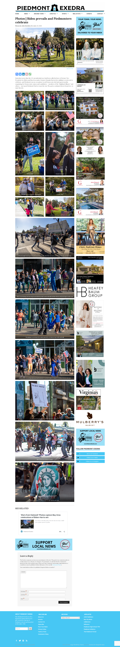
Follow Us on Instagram (92, 461)
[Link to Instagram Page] (23, 639)
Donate (89, 13)
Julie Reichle (70, 68)
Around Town (39, 13)
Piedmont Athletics (89, 629)
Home (17, 13)
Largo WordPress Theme (77, 644)
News (26, 13)
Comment (23, 571)
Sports (64, 13)
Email (22, 598)
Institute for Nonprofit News (96, 644)
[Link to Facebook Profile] (17, 639)
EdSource (86, 624)
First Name (24, 591)
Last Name (23, 594)
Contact (100, 13)
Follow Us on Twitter (92, 457)
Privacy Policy (42, 629)
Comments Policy (56, 565)
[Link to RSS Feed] (26, 639)
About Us (41, 617)
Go (30, 628)
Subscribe (41, 624)
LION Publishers (88, 617)
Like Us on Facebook (92, 454)
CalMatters (87, 622)
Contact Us (41, 622)
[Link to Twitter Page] (20, 639)
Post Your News (43, 627)
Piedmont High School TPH (92, 627)
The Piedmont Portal (90, 631)
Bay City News (88, 619)
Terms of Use (42, 631)
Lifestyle (53, 13)
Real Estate (77, 13)
